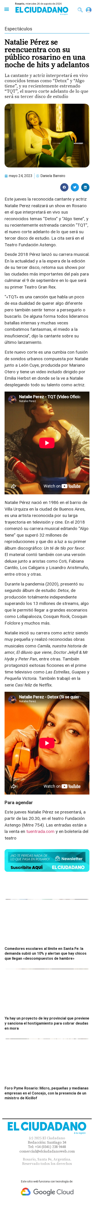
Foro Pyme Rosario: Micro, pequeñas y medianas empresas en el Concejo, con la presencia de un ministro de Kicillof (47, 1093)
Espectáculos (18, 29)
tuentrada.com (40, 831)
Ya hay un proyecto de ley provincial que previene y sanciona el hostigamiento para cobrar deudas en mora (47, 1023)
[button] (6, 9)
